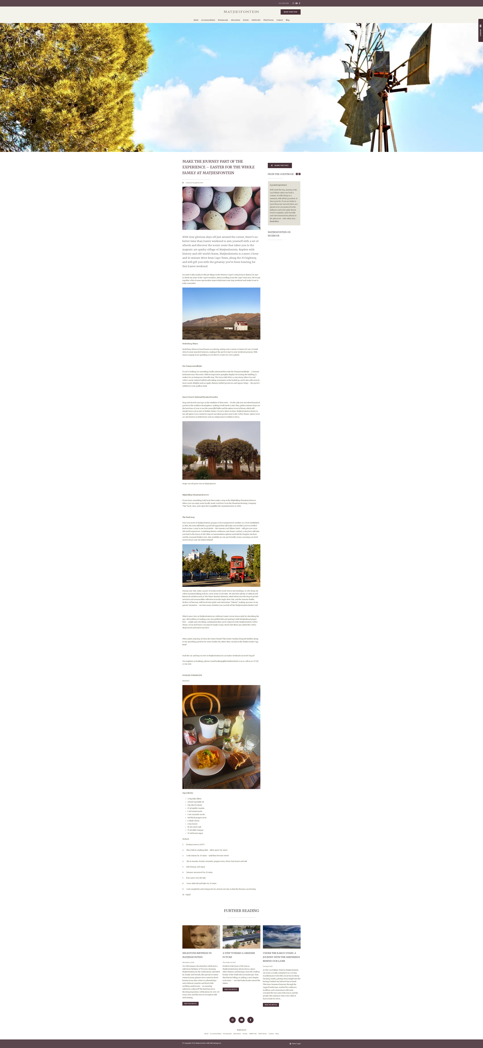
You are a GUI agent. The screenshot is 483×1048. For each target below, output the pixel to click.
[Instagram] (293, 3)
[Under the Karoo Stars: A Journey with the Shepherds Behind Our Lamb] (282, 937)
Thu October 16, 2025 (229, 962)
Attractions (235, 20)
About (196, 20)
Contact (279, 20)
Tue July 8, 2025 (268, 966)
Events (246, 20)
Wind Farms (268, 20)
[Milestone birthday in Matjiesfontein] (201, 937)
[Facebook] (300, 3)
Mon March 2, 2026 (188, 962)
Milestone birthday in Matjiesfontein (197, 955)
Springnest (217, 1043)
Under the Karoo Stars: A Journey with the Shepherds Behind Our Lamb (281, 957)
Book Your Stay (290, 12)
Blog (288, 20)
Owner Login (296, 1043)
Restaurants (223, 20)
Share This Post (281, 165)
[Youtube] (296, 3)
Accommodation (208, 20)
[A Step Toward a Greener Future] (241, 937)
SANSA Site (256, 20)
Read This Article (190, 1003)
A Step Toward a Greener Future (239, 955)
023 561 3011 (284, 3)
